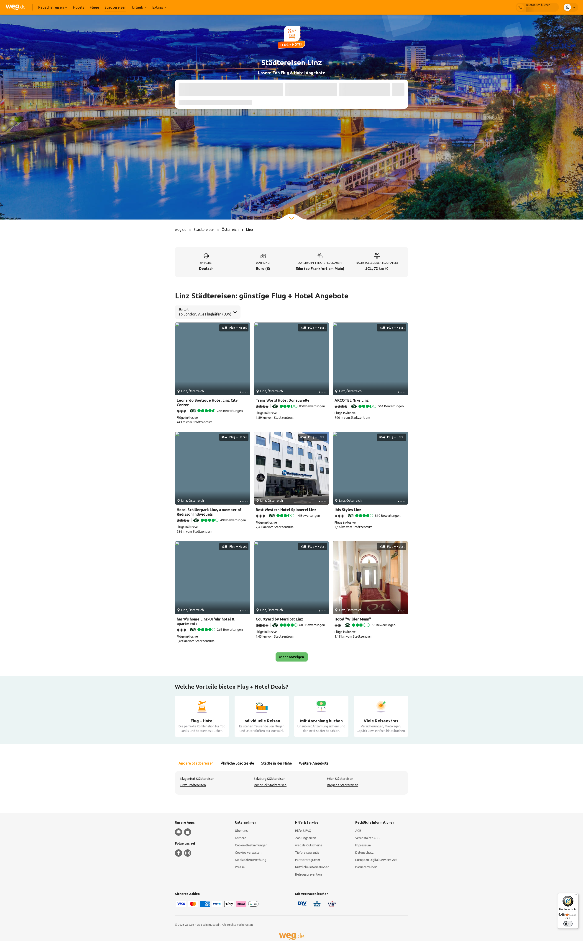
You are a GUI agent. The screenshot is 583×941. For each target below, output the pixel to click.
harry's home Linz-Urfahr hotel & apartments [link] (206, 621)
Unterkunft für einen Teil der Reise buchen (219, 102)
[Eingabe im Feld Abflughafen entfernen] (225, 90)
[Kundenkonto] (570, 7)
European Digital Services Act (376, 860)
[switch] (568, 923)
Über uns (241, 830)
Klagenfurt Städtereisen (197, 779)
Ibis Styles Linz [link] (348, 510)
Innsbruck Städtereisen (270, 785)
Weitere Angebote (313, 763)
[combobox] (205, 90)
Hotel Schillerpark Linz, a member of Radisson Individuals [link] (209, 512)
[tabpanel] (291, 783)
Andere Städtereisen (196, 763)
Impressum (363, 845)
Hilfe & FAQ (303, 830)
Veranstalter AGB (367, 838)
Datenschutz (364, 852)
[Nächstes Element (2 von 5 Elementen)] (245, 358)
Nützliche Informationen (312, 867)
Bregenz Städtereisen (342, 785)
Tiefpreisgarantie (307, 852)
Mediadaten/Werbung (250, 860)
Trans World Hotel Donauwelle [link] (282, 400)
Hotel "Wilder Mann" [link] (353, 619)
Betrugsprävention (308, 874)
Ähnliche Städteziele (237, 763)
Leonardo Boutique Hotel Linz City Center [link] (207, 402)
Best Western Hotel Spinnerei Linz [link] (286, 510)
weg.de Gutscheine (308, 845)
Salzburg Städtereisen (269, 779)
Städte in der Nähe (276, 763)
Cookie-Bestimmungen (251, 845)
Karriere (240, 838)
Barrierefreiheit (366, 867)
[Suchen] (398, 89)
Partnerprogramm (307, 860)
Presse (240, 867)
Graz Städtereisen (193, 785)
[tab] (196, 763)
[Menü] (575, 896)
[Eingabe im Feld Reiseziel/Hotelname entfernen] (277, 90)
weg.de (180, 229)
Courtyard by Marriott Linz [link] (279, 619)
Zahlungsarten (305, 838)
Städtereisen (204, 229)
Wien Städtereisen (340, 779)
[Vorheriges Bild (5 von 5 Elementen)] (180, 358)
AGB (358, 830)
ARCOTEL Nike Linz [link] (352, 400)
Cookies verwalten (248, 852)
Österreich (230, 229)
